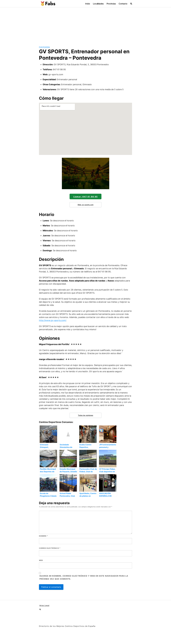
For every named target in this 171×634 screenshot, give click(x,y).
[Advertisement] (85, 24)
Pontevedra (44, 47)
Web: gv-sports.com (85, 205)
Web (41, 560)
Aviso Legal (44, 605)
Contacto (123, 3)
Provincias (111, 3)
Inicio (87, 3)
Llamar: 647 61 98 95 (85, 196)
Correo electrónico (49, 548)
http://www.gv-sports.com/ (52, 320)
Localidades (98, 3)
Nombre (43, 536)
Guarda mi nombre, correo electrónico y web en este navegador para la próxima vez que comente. (83, 577)
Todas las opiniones (85, 415)
